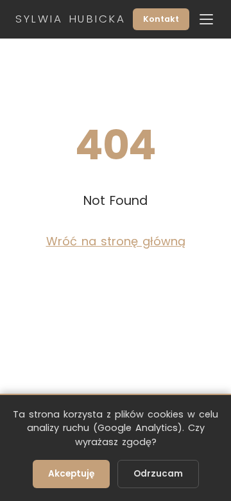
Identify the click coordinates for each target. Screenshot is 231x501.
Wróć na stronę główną (115, 241)
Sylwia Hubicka (70, 19)
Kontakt (161, 18)
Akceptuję (71, 474)
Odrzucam (158, 474)
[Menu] (206, 19)
